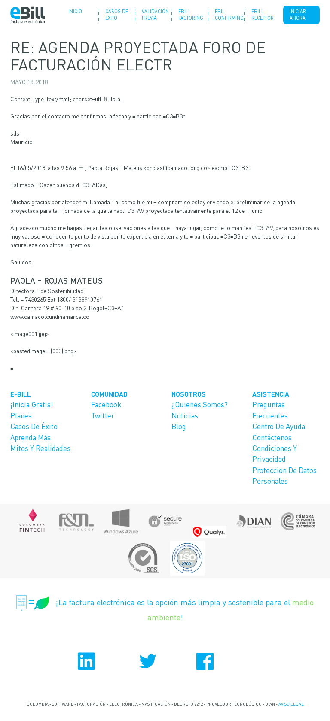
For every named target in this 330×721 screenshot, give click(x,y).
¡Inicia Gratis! (31, 404)
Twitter (102, 415)
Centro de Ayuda (278, 426)
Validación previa (153, 15)
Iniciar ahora (298, 15)
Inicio (75, 12)
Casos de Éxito (116, 15)
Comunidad (109, 394)
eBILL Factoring (190, 15)
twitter (165, 661)
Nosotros (188, 394)
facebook (224, 661)
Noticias (184, 415)
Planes (21, 415)
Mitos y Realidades (40, 448)
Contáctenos (272, 437)
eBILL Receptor (262, 15)
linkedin (106, 661)
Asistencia (270, 394)
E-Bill (20, 394)
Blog (178, 426)
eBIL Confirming (226, 15)
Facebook (106, 404)
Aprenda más (30, 437)
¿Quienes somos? (199, 404)
